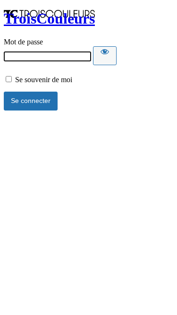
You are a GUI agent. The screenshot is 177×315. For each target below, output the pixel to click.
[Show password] (105, 55)
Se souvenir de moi (42, 80)
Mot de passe (23, 42)
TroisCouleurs (49, 18)
